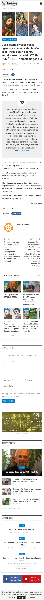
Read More (31, 597)
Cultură (7, 308)
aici (20, 198)
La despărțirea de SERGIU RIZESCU (22, 472)
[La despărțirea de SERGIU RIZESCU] (12, 286)
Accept (21, 597)
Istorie (6, 282)
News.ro (25, 150)
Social (4, 39)
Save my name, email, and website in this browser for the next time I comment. (21, 395)
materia (12, 168)
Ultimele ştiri (12, 39)
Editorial (26, 282)
